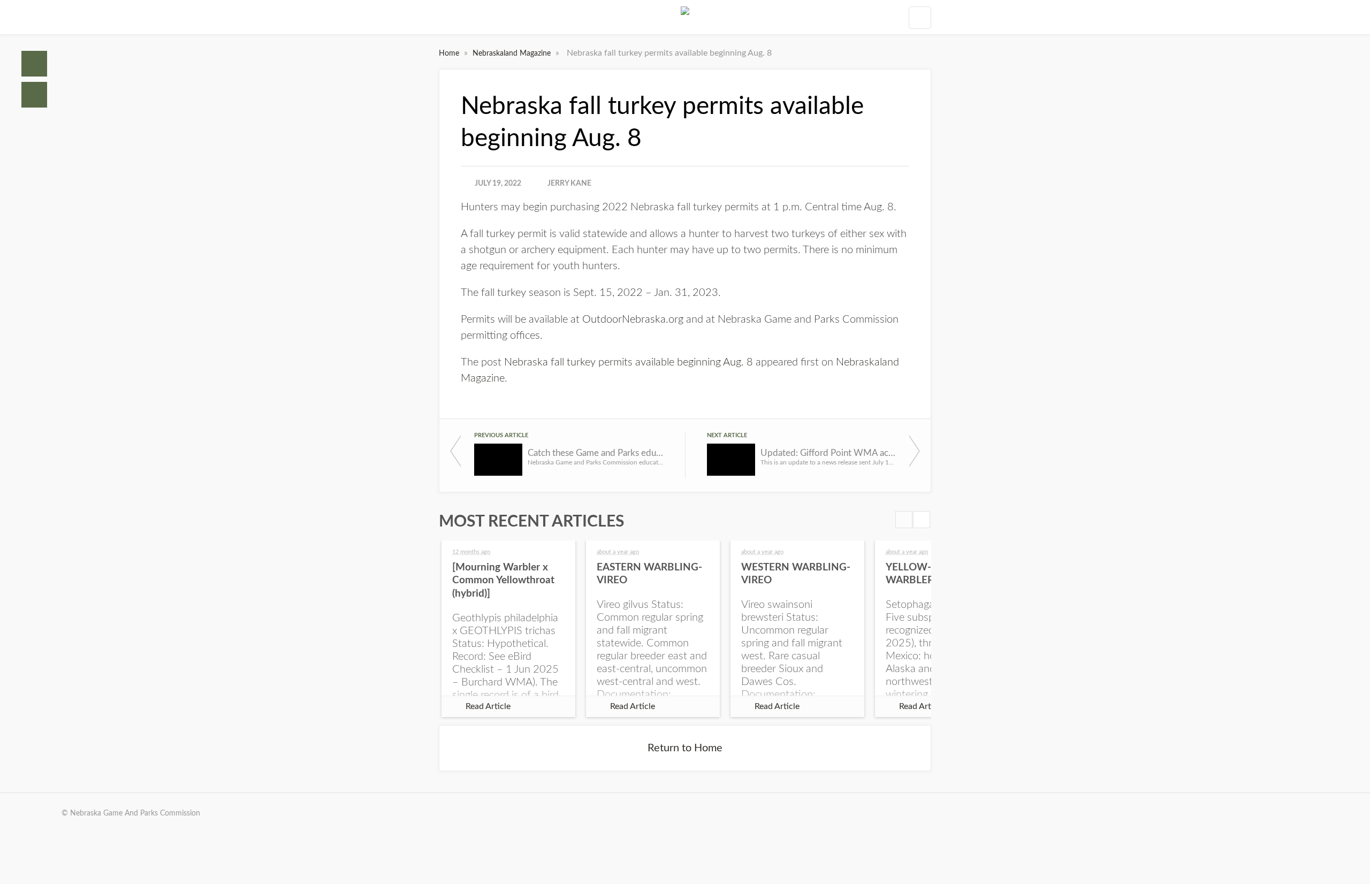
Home (34, 64)
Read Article (488, 706)
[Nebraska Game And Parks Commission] (685, 17)
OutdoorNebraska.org (632, 319)
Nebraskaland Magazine (513, 53)
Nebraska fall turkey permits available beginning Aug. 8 (628, 362)
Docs (34, 95)
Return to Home (685, 748)
